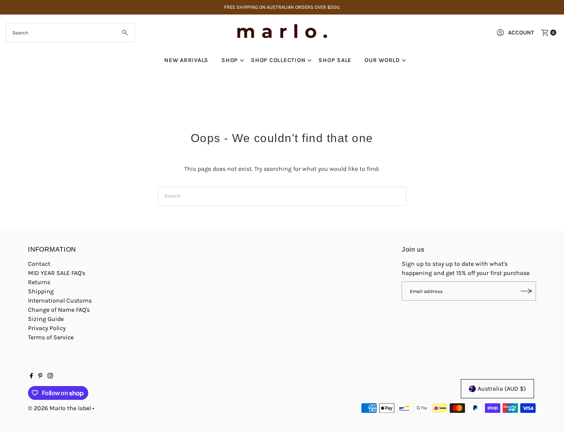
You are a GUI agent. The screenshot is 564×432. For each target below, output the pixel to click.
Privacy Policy (47, 328)
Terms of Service (51, 337)
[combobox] (70, 32)
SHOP (229, 60)
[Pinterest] (40, 376)
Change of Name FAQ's (59, 309)
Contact (39, 263)
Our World (382, 60)
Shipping (41, 291)
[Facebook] (31, 376)
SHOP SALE (334, 60)
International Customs (60, 300)
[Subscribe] (526, 291)
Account (521, 32)
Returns (39, 282)
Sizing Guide (46, 318)
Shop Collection (278, 60)
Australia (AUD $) (502, 388)
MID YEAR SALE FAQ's (56, 273)
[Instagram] (50, 376)
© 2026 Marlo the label (59, 408)
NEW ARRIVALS (186, 60)
